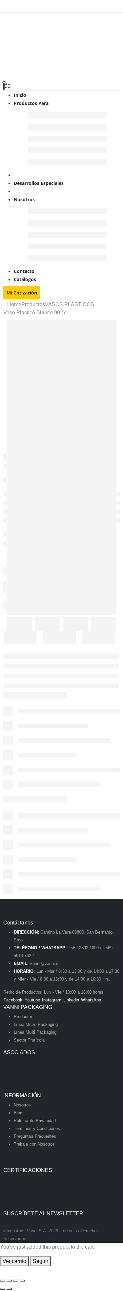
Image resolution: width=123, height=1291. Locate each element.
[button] (4, 1270)
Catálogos (25, 279)
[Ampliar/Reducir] (2, 1281)
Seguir (40, 1261)
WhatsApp (91, 1000)
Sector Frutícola (29, 1040)
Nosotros (24, 199)
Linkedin (71, 1000)
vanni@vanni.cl (44, 963)
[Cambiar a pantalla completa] (9, 1281)
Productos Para (31, 103)
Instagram (51, 1000)
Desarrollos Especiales (39, 183)
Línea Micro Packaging (36, 1024)
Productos (23, 1016)
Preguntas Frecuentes (35, 1136)
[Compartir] (15, 1281)
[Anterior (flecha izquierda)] (2, 1289)
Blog (18, 1112)
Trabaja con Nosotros (34, 1144)
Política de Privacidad (35, 1120)
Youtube (32, 1000)
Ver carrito (14, 1261)
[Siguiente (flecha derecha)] (9, 1289)
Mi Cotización (22, 293)
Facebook (13, 1000)
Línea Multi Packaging (35, 1032)
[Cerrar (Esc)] (22, 1281)
